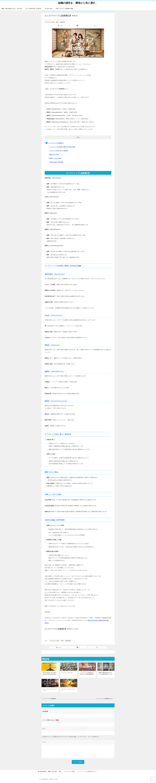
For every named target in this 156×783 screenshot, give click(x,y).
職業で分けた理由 (54, 154)
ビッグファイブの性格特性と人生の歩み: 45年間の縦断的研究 (87, 673)
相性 (57, 22)
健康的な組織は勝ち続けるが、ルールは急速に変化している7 (106, 673)
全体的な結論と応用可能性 (56, 162)
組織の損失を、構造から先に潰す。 (78, 2)
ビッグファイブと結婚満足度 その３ (105, 698)
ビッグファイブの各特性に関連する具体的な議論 (62, 146)
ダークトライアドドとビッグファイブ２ (50, 690)
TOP (50, 771)
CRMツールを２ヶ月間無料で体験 (64, 8)
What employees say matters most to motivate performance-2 (50, 674)
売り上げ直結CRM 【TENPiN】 (34, 8)
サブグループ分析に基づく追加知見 (58, 150)
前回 (46, 61)
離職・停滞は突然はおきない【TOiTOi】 (12, 8)
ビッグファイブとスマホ (66, 672)
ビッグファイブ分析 (49, 22)
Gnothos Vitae (48, 8)
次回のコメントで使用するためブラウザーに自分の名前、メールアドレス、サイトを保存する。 (71, 736)
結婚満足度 (62, 22)
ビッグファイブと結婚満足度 (55, 143)
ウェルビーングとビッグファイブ (68, 690)
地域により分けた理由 (55, 158)
